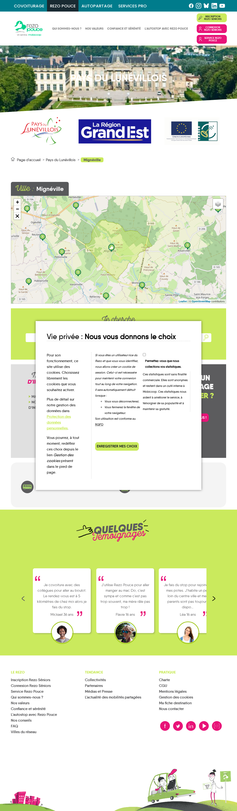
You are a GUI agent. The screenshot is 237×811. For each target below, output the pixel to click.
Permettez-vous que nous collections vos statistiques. (163, 363)
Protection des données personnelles (59, 422)
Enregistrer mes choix (117, 446)
